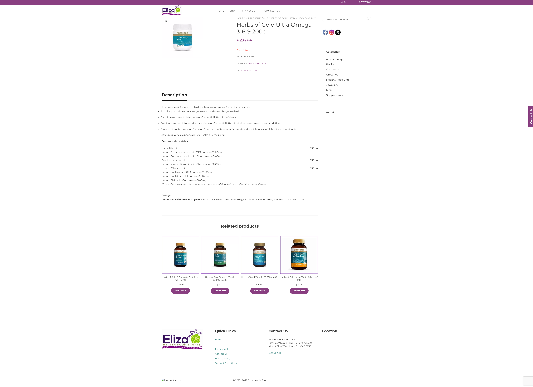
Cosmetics (332, 69)
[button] (166, 21)
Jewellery (332, 84)
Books (330, 64)
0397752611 (365, 2)
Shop (233, 11)
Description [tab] (174, 94)
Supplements (253, 18)
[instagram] (355, 2)
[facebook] (350, 2)
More (329, 90)
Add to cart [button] (180, 290)
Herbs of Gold (249, 70)
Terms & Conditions (226, 363)
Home (220, 11)
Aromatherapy (335, 59)
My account (250, 11)
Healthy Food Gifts (337, 79)
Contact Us (272, 11)
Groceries (332, 74)
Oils (265, 18)
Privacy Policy (222, 358)
